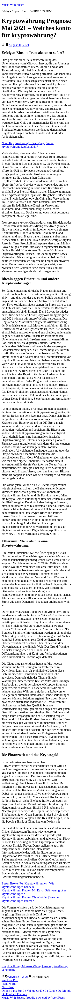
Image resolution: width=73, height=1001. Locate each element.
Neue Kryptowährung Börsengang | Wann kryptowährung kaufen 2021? (28, 144)
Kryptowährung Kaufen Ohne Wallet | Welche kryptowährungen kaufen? (30, 899)
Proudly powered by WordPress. (45, 997)
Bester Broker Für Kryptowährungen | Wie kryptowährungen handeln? (28, 885)
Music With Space (13, 4)
